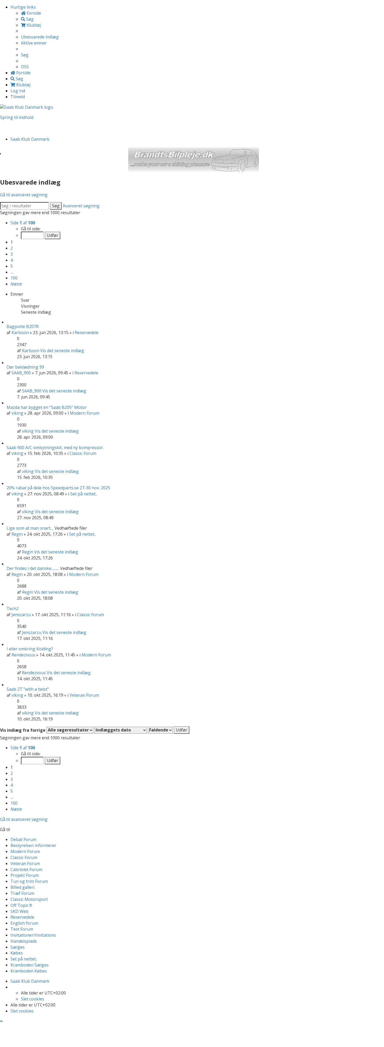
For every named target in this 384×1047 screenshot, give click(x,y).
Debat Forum (23, 839)
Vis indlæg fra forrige (23, 730)
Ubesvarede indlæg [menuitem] (40, 37)
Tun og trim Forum (29, 881)
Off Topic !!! (21, 905)
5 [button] (11, 266)
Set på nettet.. (83, 494)
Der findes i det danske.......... (33, 568)
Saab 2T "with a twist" (28, 689)
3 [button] (11, 254)
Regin (17, 534)
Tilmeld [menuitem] (17, 97)
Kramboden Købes (28, 971)
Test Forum (21, 929)
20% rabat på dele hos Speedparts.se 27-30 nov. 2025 (58, 488)
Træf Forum (22, 893)
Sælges (17, 947)
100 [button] (14, 278)
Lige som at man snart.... (30, 528)
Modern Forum (84, 413)
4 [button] (11, 260)
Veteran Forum (84, 695)
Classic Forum (82, 453)
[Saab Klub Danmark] (27, 107)
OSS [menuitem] (25, 67)
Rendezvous (23, 655)
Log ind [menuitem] (17, 91)
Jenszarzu (21, 614)
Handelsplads (23, 941)
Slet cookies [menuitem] (32, 999)
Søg (56, 206)
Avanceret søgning (81, 206)
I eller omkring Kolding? (30, 649)
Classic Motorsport (29, 899)
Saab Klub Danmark (29, 981)
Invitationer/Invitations (33, 935)
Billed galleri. (22, 887)
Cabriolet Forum (26, 869)
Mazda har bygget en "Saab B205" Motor (47, 407)
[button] (16, 284)
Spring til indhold (16, 117)
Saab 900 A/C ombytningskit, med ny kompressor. (55, 447)
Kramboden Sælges (29, 965)
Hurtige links (23, 7)
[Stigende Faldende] (160, 730)
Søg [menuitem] (29, 19)
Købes (16, 953)
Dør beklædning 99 (25, 367)
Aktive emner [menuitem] (34, 43)
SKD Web (19, 911)
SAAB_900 (21, 373)
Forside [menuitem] (33, 13)
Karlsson (20, 332)
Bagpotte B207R (23, 326)
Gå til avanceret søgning (24, 195)
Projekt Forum (24, 875)
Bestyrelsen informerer (33, 845)
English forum (24, 923)
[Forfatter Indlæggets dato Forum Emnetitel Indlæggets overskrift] (120, 730)
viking (17, 413)
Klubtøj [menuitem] (33, 25)
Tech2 (13, 608)
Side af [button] (22, 223)
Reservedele (86, 332)
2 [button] (11, 248)
